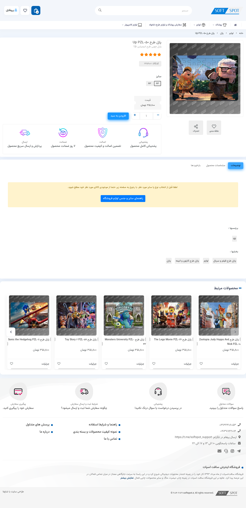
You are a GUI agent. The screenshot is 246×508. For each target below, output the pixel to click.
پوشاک (219, 25)
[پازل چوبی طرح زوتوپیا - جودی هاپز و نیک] (219, 315)
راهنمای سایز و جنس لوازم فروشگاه (123, 198)
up (234, 239)
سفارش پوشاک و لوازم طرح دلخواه (165, 25)
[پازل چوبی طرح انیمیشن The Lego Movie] (171, 315)
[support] (225, 451)
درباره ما (45, 432)
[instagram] (231, 451)
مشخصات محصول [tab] (215, 166)
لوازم (198, 25)
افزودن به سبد (118, 116)
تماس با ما (110, 439)
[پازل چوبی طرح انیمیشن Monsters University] (124, 315)
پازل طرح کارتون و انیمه (187, 261)
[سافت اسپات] (228, 493)
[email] (218, 451)
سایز (158, 76)
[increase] (135, 115)
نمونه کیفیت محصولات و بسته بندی (95, 432)
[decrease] (158, 115)
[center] (100, 10)
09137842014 (228, 431)
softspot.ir (188, 493)
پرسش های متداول (38, 424)
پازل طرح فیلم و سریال (224, 261)
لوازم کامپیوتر (131, 25)
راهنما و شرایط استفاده (103, 424)
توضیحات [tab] (235, 166)
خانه (241, 33)
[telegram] (238, 451)
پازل (221, 33)
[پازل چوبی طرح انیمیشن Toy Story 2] (76, 315)
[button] (235, 332)
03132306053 (228, 425)
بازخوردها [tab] (195, 166)
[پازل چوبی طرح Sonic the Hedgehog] (29, 315)
